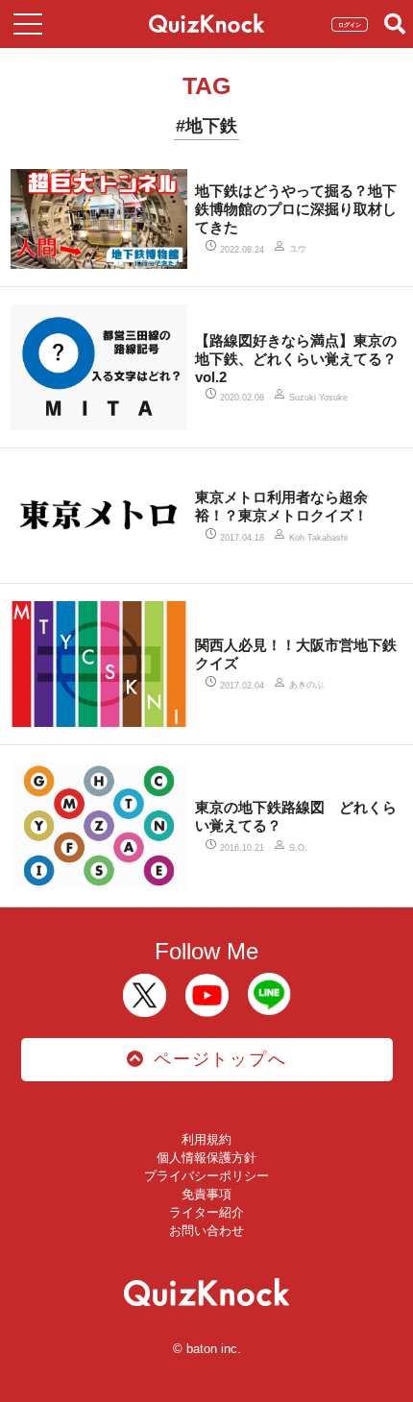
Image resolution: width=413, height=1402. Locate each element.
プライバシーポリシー (206, 1176)
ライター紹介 (206, 1212)
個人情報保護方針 (206, 1157)
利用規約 (206, 1139)
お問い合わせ (206, 1230)
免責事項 (206, 1194)
